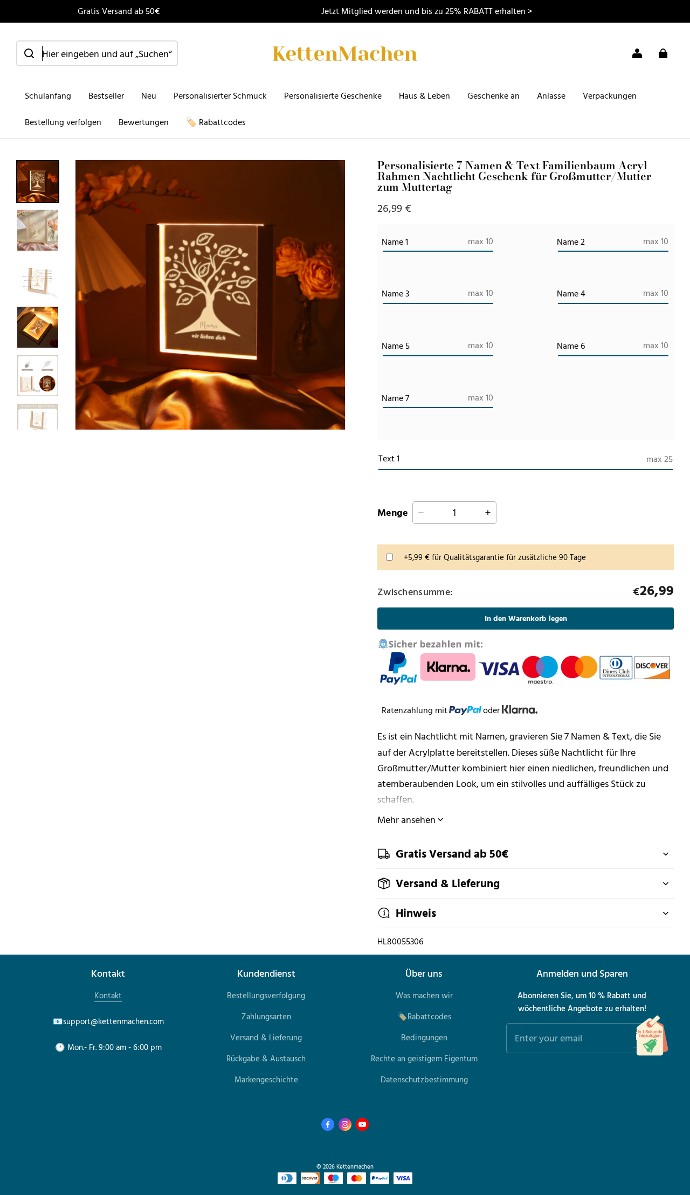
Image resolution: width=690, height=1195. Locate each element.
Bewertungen (144, 121)
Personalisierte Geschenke (333, 95)
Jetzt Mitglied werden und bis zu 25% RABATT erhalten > (426, 10)
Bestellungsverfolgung (266, 995)
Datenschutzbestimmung (424, 1079)
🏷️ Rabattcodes (216, 121)
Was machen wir (424, 995)
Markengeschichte (266, 1079)
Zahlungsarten (266, 1016)
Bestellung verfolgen (63, 121)
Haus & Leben (424, 95)
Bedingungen (424, 1037)
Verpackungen (610, 95)
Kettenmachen (355, 1166)
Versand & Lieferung (266, 1037)
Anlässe (551, 95)
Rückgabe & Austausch (266, 1058)
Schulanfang (48, 95)
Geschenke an (493, 95)
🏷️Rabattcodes (424, 1016)
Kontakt (108, 995)
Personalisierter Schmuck (220, 95)
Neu (148, 95)
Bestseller (106, 95)
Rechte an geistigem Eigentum (424, 1058)
